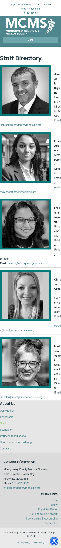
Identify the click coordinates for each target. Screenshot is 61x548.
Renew (47, 4)
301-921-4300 (20, 483)
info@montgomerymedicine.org (21, 487)
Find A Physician (30, 8)
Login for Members (20, 4)
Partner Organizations (13, 436)
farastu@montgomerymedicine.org (28, 263)
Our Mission (7, 410)
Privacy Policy (23, 543)
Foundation (6, 429)
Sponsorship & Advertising (16, 442)
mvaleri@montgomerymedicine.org (21, 397)
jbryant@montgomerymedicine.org (21, 125)
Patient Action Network (44, 514)
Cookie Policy (38, 543)
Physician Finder (48, 509)
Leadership (6, 417)
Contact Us (6, 448)
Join (37, 4)
